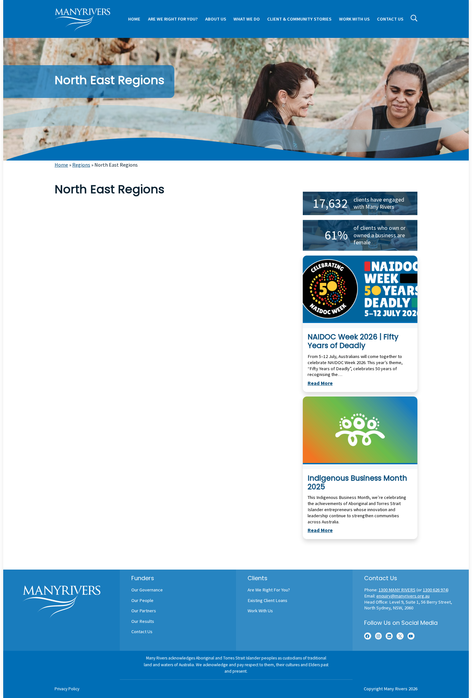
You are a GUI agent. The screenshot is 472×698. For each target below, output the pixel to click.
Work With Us (260, 611)
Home (61, 164)
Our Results (142, 621)
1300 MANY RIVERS (397, 590)
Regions (81, 164)
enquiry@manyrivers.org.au (403, 596)
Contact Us (142, 631)
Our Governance (147, 590)
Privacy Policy (67, 689)
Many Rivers (395, 689)
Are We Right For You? (269, 590)
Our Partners (143, 611)
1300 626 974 (435, 590)
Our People (142, 600)
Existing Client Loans (267, 600)
